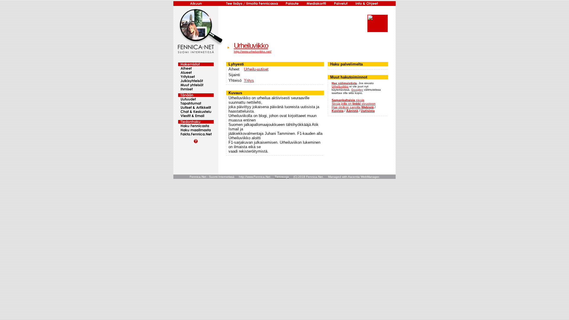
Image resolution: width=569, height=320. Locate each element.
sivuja (348, 100)
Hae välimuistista (344, 83)
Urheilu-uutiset (256, 69)
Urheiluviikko (251, 45)
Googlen (357, 89)
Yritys (249, 80)
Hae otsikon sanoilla (353, 107)
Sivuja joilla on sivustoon (353, 103)
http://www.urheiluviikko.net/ (252, 51)
